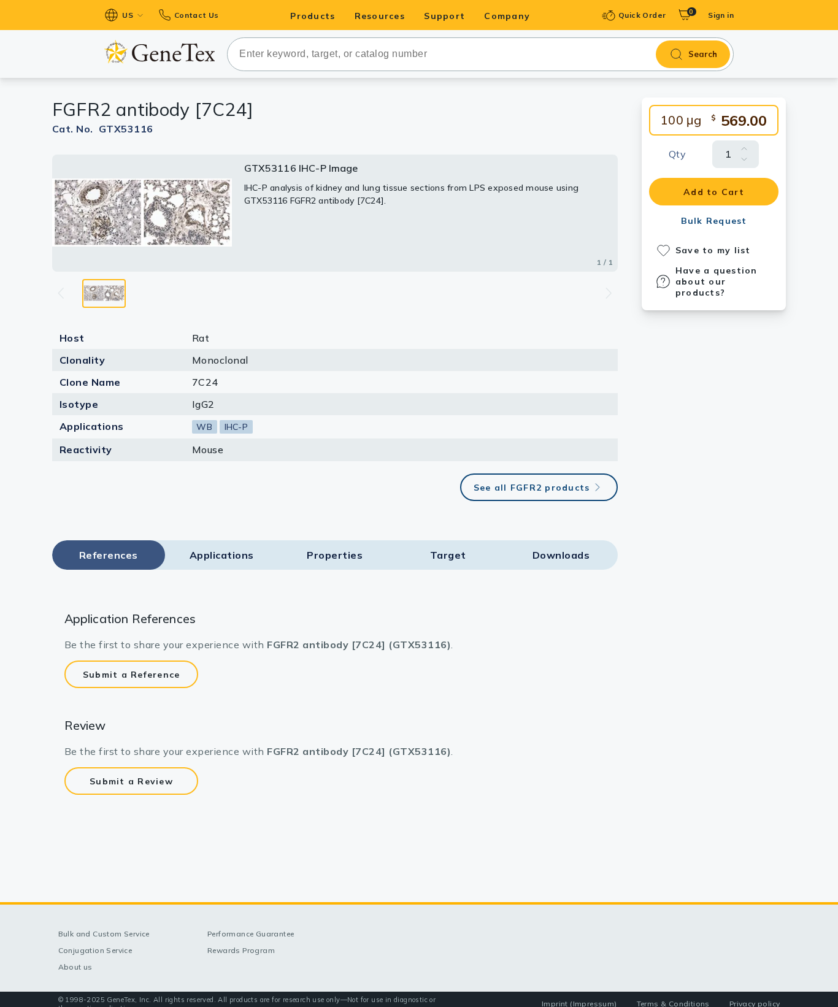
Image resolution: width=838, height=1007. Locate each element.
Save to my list (713, 250)
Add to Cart (713, 191)
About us (75, 966)
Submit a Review (131, 781)
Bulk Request (714, 220)
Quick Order (642, 15)
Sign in (721, 15)
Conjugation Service (95, 950)
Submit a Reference (131, 674)
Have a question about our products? (716, 281)
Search (702, 54)
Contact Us (196, 15)
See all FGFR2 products (532, 487)
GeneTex (159, 51)
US (127, 15)
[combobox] (480, 54)
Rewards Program (241, 950)
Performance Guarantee (250, 933)
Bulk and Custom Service (104, 933)
